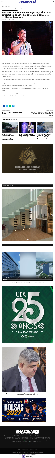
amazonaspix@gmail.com (29, 443)
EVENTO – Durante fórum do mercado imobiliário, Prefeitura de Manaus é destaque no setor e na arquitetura (27, 136)
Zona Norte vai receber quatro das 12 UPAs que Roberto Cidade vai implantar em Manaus (42, 114)
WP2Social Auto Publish (22, 454)
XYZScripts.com (34, 454)
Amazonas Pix (6, 245)
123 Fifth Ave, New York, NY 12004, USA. (18, 452)
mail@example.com (39, 452)
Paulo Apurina (5, 19)
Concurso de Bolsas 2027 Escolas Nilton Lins (27, 422)
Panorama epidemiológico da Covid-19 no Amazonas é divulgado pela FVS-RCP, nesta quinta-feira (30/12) (44, 136)
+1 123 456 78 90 (30, 452)
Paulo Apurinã (6, 393)
